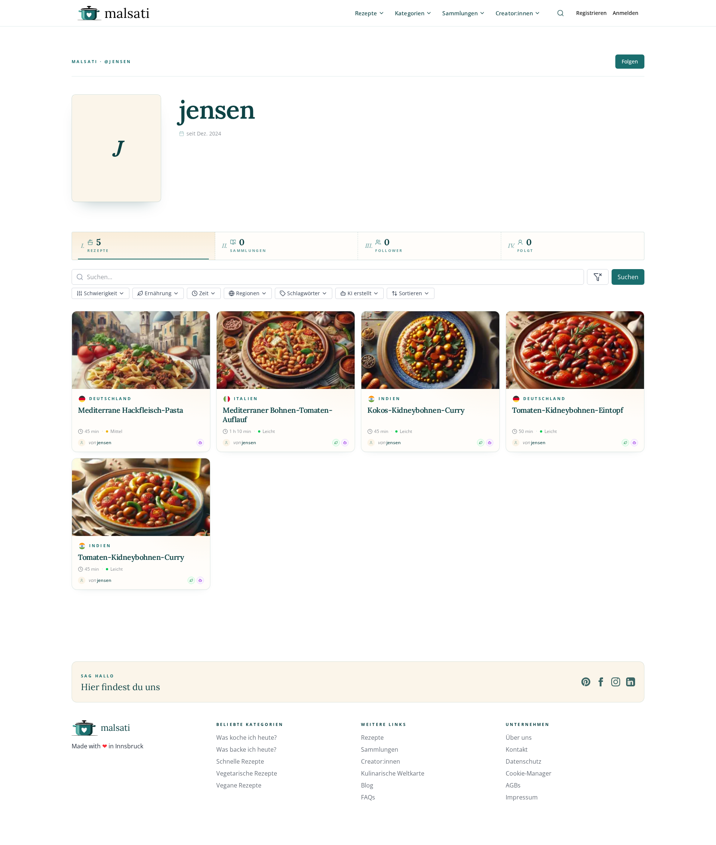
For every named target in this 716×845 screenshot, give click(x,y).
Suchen (628, 277)
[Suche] (560, 13)
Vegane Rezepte (238, 785)
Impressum (522, 797)
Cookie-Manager (529, 773)
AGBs (513, 785)
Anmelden (625, 12)
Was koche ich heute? (246, 737)
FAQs (368, 797)
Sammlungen (379, 749)
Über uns (519, 737)
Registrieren (591, 12)
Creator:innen (380, 761)
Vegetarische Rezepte (246, 773)
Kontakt (517, 749)
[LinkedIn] (630, 681)
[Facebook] (600, 681)
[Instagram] (615, 681)
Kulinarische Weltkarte (392, 773)
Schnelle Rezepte (240, 761)
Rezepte (372, 737)
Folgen (630, 61)
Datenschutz (523, 761)
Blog (367, 785)
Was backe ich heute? (246, 749)
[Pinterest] (585, 681)
